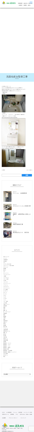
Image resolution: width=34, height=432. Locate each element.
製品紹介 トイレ (6, 346)
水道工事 (5, 337)
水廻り (4, 317)
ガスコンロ (5, 267)
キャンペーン (6, 273)
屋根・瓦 (5, 310)
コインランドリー (6, 274)
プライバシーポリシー (13, 417)
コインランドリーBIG (27, 412)
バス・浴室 (5, 301)
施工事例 (20, 412)
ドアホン (5, 298)
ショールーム (6, 277)
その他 (4, 280)
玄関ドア (5, 322)
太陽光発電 (5, 329)
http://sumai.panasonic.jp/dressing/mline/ (9, 117)
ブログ (16, 414)
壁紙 (4, 307)
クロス (4, 295)
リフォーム (5, 328)
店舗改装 (5, 313)
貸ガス (4, 270)
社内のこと (5, 338)
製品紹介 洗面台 (6, 347)
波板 (4, 319)
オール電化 (5, 289)
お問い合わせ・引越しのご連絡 (26, 414)
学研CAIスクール (6, 331)
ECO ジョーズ (6, 256)
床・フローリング (6, 311)
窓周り (4, 323)
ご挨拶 (4, 276)
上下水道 (5, 302)
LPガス (3, 412)
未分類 (4, 335)
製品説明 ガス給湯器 (7, 350)
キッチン (5, 293)
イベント (5, 258)
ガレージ (5, 292)
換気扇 (4, 316)
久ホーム (5, 355)
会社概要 (4, 417)
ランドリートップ (6, 283)
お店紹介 (5, 261)
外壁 (4, 308)
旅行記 (4, 334)
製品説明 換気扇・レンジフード (9, 352)
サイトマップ (23, 417)
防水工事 (5, 326)
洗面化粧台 (5, 320)
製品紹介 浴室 (6, 349)
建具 (4, 314)
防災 (4, 356)
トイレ (4, 299)
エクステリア (6, 286)
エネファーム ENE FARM (8, 265)
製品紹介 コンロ (6, 344)
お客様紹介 (5, 259)
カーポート (5, 290)
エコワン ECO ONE (7, 264)
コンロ (4, 296)
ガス (4, 262)
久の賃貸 (5, 353)
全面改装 (5, 305)
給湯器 (4, 268)
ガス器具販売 (8, 412)
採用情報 (12, 414)
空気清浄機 (5, 340)
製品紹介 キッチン (7, 343)
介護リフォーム (6, 304)
